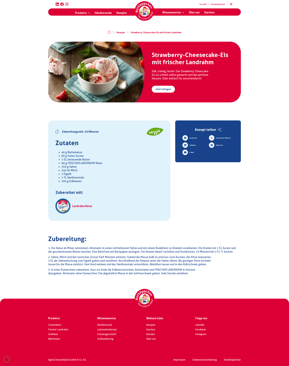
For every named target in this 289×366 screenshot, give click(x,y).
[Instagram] (67, 4)
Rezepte (121, 32)
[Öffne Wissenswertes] (183, 12)
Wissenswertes (106, 318)
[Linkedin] (57, 4)
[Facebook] (62, 4)
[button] (231, 4)
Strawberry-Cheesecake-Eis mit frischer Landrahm (156, 32)
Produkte (54, 318)
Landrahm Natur (82, 206)
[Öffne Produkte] (89, 13)
